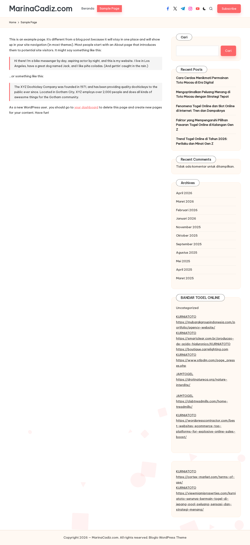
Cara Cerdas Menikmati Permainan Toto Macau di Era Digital (202, 80)
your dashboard (86, 107)
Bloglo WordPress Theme (167, 537)
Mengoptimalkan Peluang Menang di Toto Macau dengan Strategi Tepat (203, 94)
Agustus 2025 (186, 253)
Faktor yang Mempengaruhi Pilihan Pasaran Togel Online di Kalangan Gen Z (205, 124)
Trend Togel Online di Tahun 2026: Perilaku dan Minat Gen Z (201, 141)
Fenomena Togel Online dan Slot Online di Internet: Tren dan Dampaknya (205, 108)
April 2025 (184, 270)
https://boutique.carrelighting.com (202, 349)
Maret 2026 (185, 201)
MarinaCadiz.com (40, 9)
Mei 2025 (183, 261)
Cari (184, 37)
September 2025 (189, 244)
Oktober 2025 (187, 235)
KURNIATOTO (186, 317)
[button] (229, 8)
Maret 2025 (185, 278)
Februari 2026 (186, 210)
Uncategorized (187, 308)
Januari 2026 (186, 218)
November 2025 (188, 227)
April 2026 (184, 193)
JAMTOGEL (184, 374)
